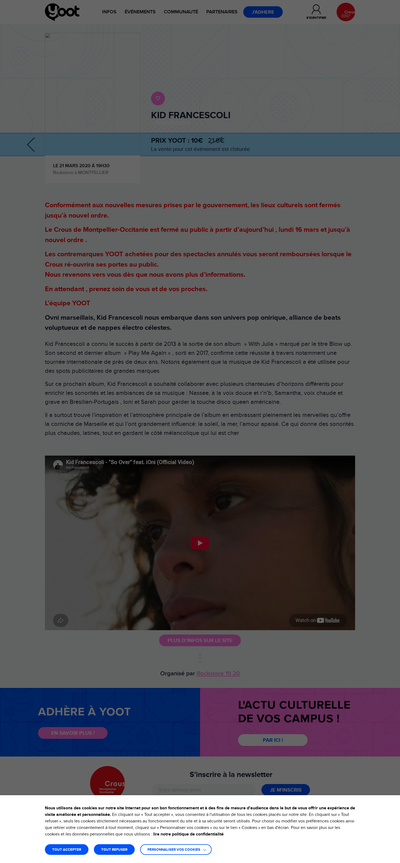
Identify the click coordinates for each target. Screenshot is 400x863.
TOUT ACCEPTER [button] (66, 850)
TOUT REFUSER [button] (114, 850)
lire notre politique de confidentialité (188, 834)
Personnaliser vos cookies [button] (173, 850)
